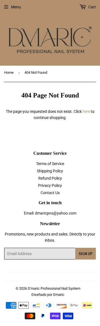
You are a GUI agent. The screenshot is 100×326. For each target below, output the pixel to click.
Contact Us (50, 193)
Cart (92, 7)
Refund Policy (50, 178)
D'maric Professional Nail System (54, 288)
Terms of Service (50, 163)
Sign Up (85, 254)
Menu (16, 7)
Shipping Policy (50, 171)
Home (9, 72)
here (86, 111)
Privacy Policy (50, 185)
